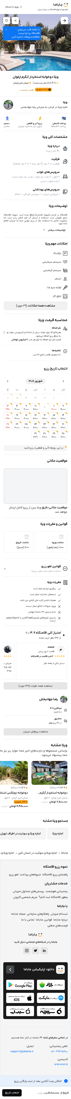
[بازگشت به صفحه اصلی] (10, 969)
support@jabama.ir (22, 1051)
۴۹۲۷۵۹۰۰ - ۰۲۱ (59, 1051)
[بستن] (6, 30)
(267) (42, 82)
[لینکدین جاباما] (44, 950)
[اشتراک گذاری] (15, 20)
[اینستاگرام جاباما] (26, 950)
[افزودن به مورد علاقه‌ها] (6, 20)
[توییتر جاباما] (35, 950)
